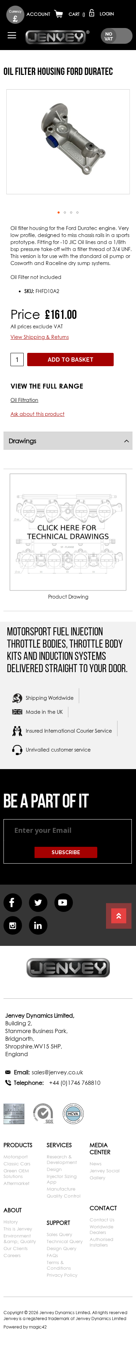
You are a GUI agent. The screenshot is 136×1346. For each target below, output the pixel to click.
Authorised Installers (101, 1242)
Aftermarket (16, 1183)
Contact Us (102, 1219)
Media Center (100, 1149)
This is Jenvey (17, 1229)
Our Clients (15, 1248)
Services (59, 1145)
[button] (15, 15)
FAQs (52, 1255)
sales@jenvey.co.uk (57, 1072)
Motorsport (15, 1156)
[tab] (68, 441)
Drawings (22, 441)
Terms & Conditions (59, 1265)
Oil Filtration (24, 400)
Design (54, 1169)
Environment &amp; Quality (19, 1238)
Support (58, 1222)
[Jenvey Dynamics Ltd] (57, 36)
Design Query (61, 1248)
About (12, 1210)
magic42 (38, 1327)
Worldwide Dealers (101, 1229)
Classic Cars (16, 1163)
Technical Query (65, 1241)
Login (107, 13)
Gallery (97, 1177)
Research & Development (62, 1159)
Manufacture (61, 1189)
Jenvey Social (105, 1170)
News (95, 1163)
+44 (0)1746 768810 (74, 1082)
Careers (12, 1255)
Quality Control (64, 1196)
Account (38, 14)
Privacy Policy (62, 1275)
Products (17, 1145)
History (10, 1222)
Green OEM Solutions (16, 1173)
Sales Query (59, 1234)
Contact (103, 1208)
